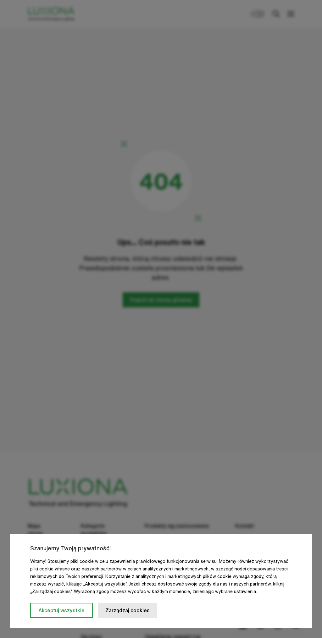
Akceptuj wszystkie (61, 610)
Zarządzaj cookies (127, 610)
